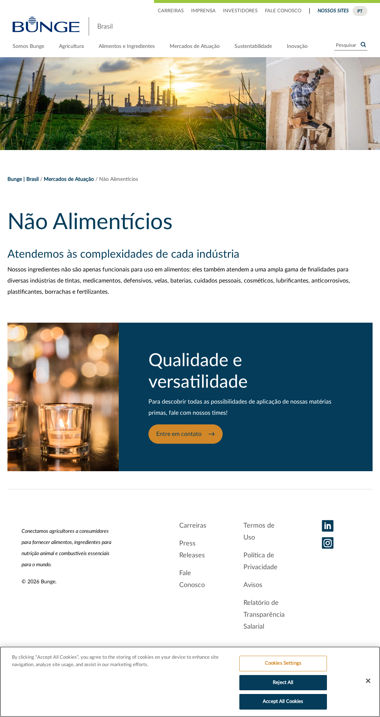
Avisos (252, 585)
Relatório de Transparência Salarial (264, 615)
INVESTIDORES (240, 11)
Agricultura (71, 46)
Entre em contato (179, 434)
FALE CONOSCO (283, 11)
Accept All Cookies (283, 701)
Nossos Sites (333, 11)
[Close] (368, 681)
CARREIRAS (171, 11)
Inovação (297, 46)
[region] (190, 681)
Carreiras (192, 525)
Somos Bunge (28, 46)
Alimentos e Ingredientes (127, 46)
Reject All (283, 682)
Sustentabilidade (253, 46)
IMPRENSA (203, 11)
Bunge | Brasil (23, 179)
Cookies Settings (283, 663)
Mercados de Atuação (195, 46)
